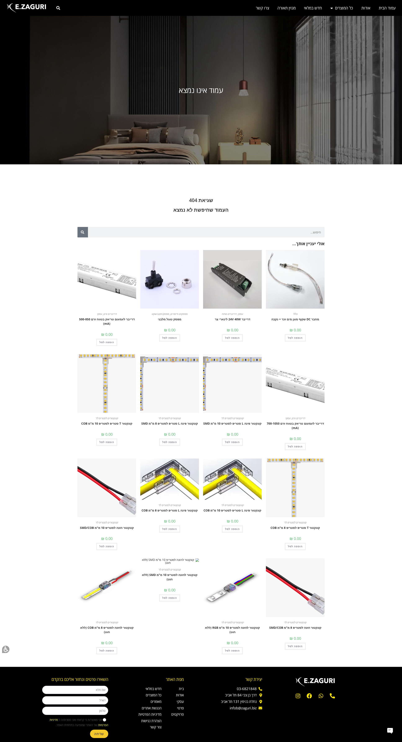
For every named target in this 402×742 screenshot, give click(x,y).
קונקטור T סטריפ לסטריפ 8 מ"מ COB (295, 528)
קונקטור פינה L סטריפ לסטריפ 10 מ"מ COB (232, 510)
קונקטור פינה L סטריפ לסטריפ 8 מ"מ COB (170, 510)
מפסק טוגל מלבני (169, 319)
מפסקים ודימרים (179, 314)
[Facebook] (309, 696)
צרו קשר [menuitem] (262, 8)
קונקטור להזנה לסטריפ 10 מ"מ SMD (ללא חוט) (169, 577)
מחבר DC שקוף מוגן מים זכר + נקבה (295, 319)
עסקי (240, 314)
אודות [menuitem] (365, 8)
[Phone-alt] (332, 696)
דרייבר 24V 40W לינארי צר (232, 319)
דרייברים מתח (229, 314)
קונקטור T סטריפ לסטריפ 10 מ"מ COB (106, 423)
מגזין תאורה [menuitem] (286, 8)
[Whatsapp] (321, 696)
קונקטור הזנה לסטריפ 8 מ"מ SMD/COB (295, 628)
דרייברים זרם (110, 314)
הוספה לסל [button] (295, 338)
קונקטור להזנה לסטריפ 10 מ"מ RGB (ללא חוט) (232, 630)
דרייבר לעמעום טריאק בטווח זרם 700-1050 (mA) (295, 425)
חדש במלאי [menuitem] (313, 8)
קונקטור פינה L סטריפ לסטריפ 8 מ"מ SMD (169, 423)
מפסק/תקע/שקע (160, 314)
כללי (295, 314)
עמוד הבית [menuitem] (387, 8)
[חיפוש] (82, 232)
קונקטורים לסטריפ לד (232, 418)
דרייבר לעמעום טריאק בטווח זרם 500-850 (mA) (107, 321)
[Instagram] (298, 696)
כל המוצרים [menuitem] (344, 8)
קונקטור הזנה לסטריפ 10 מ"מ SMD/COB (107, 528)
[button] (5, 649)
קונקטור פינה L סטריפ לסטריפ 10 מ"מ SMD (232, 423)
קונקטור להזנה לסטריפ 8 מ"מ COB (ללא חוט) (107, 630)
